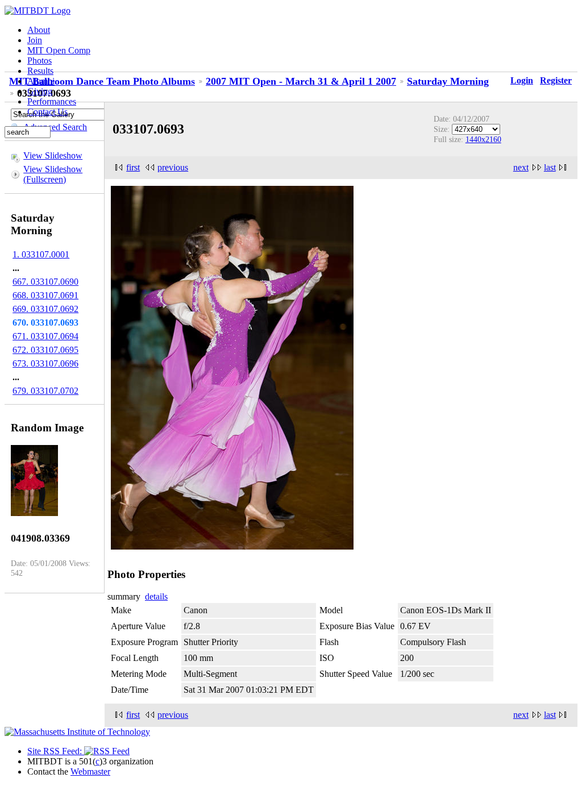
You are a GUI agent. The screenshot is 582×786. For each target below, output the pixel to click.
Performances (51, 101)
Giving (39, 91)
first (133, 167)
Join (34, 40)
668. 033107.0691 (45, 295)
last (550, 167)
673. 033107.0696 (45, 363)
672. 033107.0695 (45, 350)
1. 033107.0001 (41, 254)
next (521, 167)
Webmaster (90, 771)
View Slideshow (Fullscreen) (52, 174)
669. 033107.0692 (45, 309)
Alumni (41, 81)
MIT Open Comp (58, 50)
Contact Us (47, 112)
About (38, 30)
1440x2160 (483, 139)
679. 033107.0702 (45, 391)
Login (521, 80)
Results (40, 71)
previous (172, 167)
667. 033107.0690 (45, 281)
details (156, 596)
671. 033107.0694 (45, 336)
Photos (39, 60)
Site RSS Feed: (55, 751)
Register (556, 80)
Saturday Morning (448, 81)
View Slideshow (52, 155)
